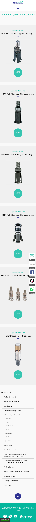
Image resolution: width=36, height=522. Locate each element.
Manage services (5, 519)
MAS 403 (9, 418)
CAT (8, 422)
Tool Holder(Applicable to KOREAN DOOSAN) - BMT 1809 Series (15, 461)
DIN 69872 (10, 426)
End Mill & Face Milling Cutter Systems (16, 471)
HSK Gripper (8, 433)
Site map (15, 508)
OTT (8, 429)
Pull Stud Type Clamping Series (13, 415)
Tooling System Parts (11, 480)
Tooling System (9, 467)
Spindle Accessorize (10, 450)
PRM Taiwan (21, 508)
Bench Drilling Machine (11, 401)
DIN (8, 436)
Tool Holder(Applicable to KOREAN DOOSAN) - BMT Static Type (15, 455)
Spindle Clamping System (12, 410)
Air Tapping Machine (10, 397)
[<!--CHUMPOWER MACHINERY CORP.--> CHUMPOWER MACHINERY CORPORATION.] (18, 5)
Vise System (8, 406)
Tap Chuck (7, 441)
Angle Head (8, 445)
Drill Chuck (7, 485)
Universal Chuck (9, 476)
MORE (18, 72)
